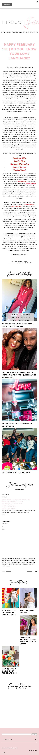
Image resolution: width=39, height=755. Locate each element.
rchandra (5, 494)
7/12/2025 (4, 523)
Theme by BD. (32, 750)
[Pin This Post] (27, 263)
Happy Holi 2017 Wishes (10, 507)
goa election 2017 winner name (12, 503)
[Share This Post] (25, 263)
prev (3, 571)
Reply (3, 515)
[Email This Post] (30, 263)
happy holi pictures (8, 505)
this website (24, 173)
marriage (23, 261)
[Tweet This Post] (22, 263)
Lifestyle (17, 261)
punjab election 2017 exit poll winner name (16, 499)
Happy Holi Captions (9, 508)
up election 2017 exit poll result (12, 501)
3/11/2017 (4, 497)
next (35, 571)
